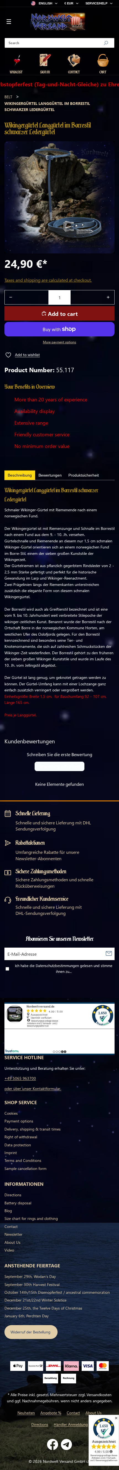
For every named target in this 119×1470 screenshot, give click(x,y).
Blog (8, 1210)
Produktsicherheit (83, 475)
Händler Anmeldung (71, 1424)
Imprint (10, 1152)
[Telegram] (66, 1444)
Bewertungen (50, 475)
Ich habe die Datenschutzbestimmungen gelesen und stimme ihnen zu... (63, 968)
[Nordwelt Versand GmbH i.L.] (58, 22)
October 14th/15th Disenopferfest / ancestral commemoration (57, 1292)
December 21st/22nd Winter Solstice (35, 1300)
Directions (12, 1194)
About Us (12, 1242)
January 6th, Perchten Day (26, 1315)
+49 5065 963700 (20, 1078)
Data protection (17, 1144)
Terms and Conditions (22, 1160)
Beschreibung (20, 475)
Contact (11, 1226)
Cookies (11, 1113)
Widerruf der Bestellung (31, 1332)
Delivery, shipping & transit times (32, 1129)
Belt (8, 96)
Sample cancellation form (25, 1168)
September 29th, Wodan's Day (30, 1276)
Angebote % (50, 1412)
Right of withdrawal (20, 1136)
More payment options (59, 342)
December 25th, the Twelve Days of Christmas (43, 1308)
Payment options (18, 1121)
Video (9, 1250)
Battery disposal (17, 1202)
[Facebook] (52, 1444)
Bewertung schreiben (59, 766)
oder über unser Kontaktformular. (32, 1088)
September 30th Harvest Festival (32, 1284)
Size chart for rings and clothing (31, 1218)
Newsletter (13, 1234)
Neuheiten (26, 1412)
